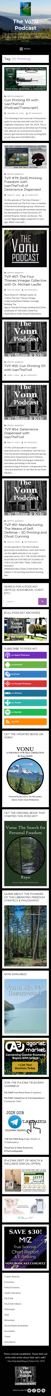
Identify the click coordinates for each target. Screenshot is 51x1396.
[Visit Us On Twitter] (29, 1390)
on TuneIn (16, 703)
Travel (7, 1336)
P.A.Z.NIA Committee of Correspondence (24, 1098)
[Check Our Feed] (43, 1390)
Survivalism (9, 1331)
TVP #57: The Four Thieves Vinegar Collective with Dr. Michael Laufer (25, 280)
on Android (16, 665)
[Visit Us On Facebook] (34, 1390)
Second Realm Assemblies (16, 1325)
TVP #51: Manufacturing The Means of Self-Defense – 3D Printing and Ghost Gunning (25, 530)
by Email (15, 674)
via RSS (15, 722)
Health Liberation (12, 1293)
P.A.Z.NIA (8, 1298)
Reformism (9, 1320)
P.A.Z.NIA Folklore (12, 1304)
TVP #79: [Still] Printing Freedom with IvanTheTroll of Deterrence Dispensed (23, 184)
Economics (9, 1282)
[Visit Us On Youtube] (38, 1390)
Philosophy (9, 1309)
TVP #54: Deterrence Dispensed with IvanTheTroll (21, 433)
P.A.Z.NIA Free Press (14, 1092)
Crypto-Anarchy (15, 96)
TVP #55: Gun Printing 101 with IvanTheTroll (24, 368)
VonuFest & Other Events (17, 1147)
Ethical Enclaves (12, 1287)
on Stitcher (16, 693)
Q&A (6, 1314)
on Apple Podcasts (20, 655)
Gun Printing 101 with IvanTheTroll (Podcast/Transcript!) (21, 104)
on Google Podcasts (21, 684)
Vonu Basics (10, 1342)
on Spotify (16, 712)
